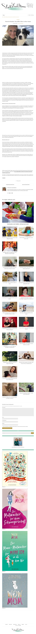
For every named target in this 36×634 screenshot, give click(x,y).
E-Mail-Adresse (4, 420)
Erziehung (18, 19)
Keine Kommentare (20, 23)
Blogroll (23, 624)
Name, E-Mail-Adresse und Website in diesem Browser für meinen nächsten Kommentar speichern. (15, 426)
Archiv (26, 624)
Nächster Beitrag (26, 184)
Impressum (10, 624)
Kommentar (4, 407)
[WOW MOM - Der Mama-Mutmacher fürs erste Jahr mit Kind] (14, 590)
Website (3, 423)
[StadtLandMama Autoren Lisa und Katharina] (18, 441)
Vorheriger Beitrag (10, 184)
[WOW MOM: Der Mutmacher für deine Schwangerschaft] (14, 508)
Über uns (19, 624)
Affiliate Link (3, 529)
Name (3, 417)
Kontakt (6, 624)
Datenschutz (15, 624)
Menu (4, 15)
